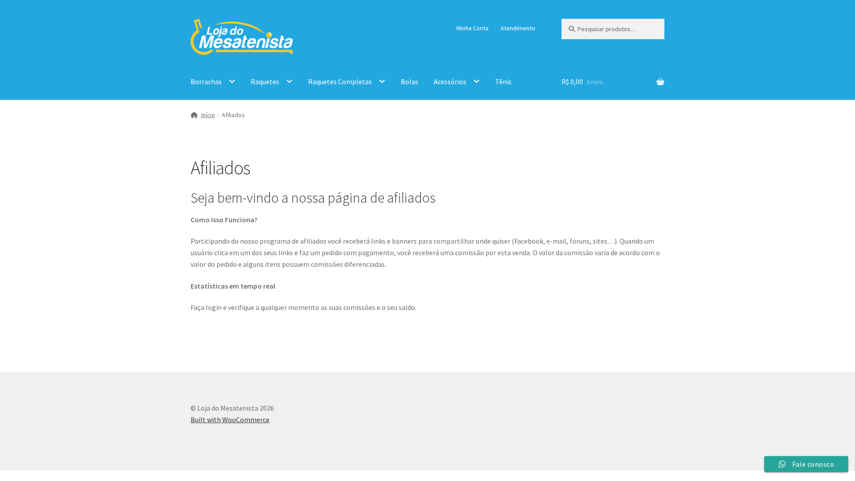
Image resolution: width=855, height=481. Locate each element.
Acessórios (450, 81)
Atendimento (518, 28)
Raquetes (265, 81)
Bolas (409, 81)
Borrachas (206, 81)
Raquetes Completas (340, 81)
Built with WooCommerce (230, 419)
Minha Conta (472, 28)
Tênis (503, 81)
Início (208, 115)
